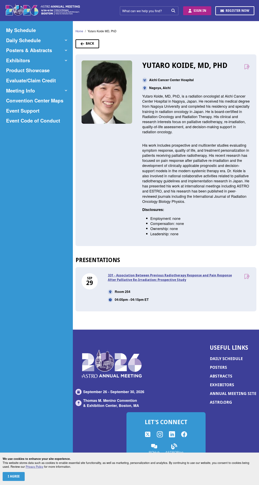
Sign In (199, 11)
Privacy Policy (34, 467)
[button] (36, 40)
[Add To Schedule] (246, 66)
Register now (238, 12)
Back (92, 45)
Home (79, 31)
